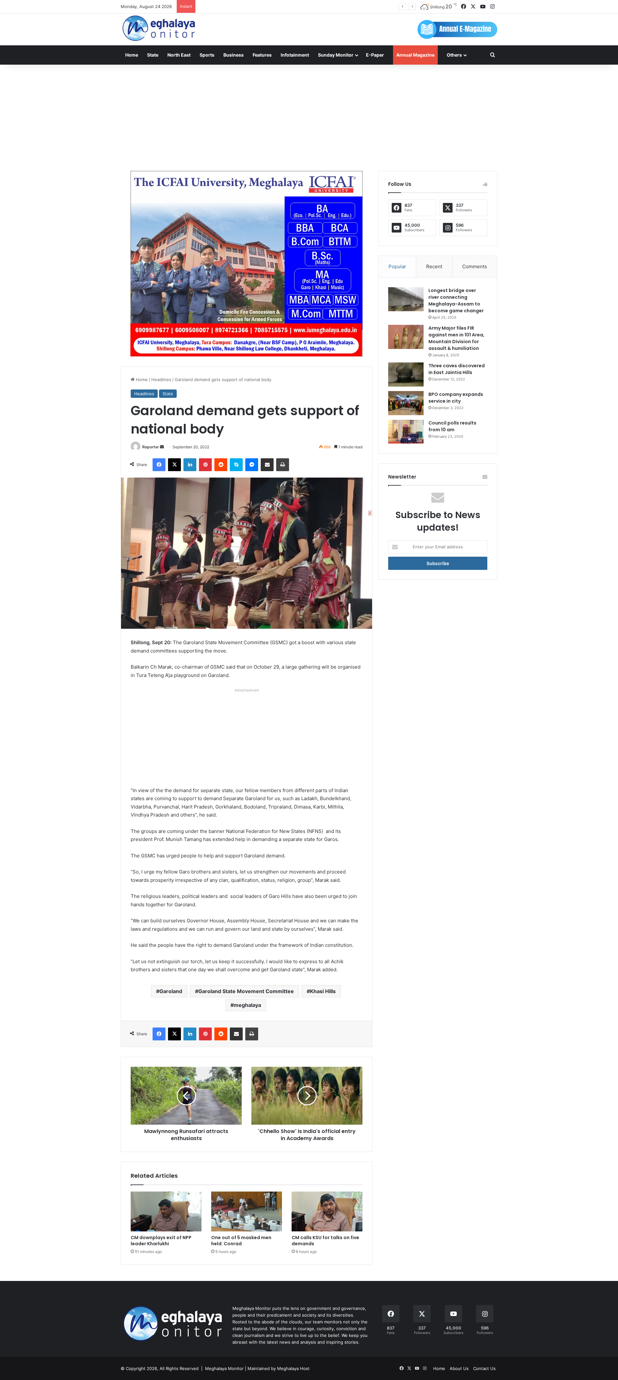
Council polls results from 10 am (452, 426)
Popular (397, 266)
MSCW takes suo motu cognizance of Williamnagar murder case (262, 6)
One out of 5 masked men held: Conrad (241, 1240)
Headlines (161, 379)
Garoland (170, 991)
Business (233, 55)
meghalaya (247, 1005)
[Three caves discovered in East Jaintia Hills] (406, 374)
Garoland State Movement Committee (246, 991)
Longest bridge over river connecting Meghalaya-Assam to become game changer (456, 300)
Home (131, 55)
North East (179, 55)
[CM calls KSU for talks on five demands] (327, 1211)
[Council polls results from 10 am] (406, 432)
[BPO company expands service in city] (406, 403)
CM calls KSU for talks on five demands (325, 1240)
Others (454, 55)
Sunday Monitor (335, 55)
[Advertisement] (309, 116)
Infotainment (295, 55)
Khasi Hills (323, 991)
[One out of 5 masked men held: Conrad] (246, 1211)
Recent (434, 266)
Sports (207, 55)
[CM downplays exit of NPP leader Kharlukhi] (166, 1211)
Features (262, 55)
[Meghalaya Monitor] (159, 28)
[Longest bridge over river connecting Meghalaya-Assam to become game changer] (406, 299)
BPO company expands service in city (455, 397)
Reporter (150, 446)
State (152, 55)
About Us (459, 1368)
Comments (474, 266)
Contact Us (484, 1368)
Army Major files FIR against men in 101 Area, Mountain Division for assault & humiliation (456, 338)
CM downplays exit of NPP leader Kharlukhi (161, 1240)
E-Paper (375, 55)
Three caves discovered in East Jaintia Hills (456, 369)
